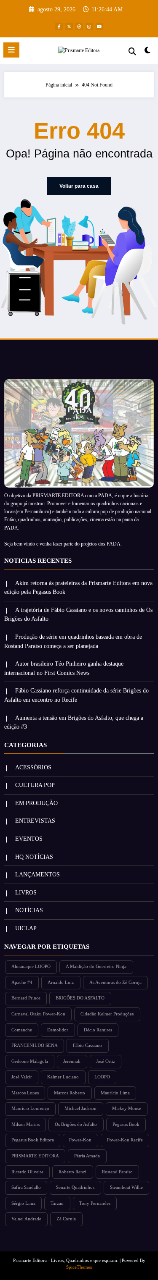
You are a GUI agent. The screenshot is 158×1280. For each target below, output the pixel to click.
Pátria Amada (87, 1156)
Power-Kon (80, 1140)
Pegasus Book (125, 1124)
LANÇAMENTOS (37, 874)
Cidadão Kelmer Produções (107, 1014)
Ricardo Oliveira (27, 1172)
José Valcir (21, 1077)
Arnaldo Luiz (61, 982)
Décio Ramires (98, 1030)
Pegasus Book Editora (32, 1140)
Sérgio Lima (23, 1203)
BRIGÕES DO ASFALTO (80, 998)
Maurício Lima (115, 1093)
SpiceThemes (79, 1267)
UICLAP (26, 928)
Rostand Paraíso (117, 1172)
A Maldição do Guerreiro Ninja (96, 966)
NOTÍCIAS (29, 910)
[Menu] (11, 50)
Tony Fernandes (94, 1203)
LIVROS (26, 892)
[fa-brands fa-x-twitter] (69, 26)
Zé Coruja (66, 1219)
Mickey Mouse (126, 1108)
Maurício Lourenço (30, 1108)
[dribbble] (79, 26)
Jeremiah (71, 1061)
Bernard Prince (25, 998)
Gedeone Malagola (29, 1061)
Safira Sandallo (26, 1187)
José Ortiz (105, 1061)
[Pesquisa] (132, 51)
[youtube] (99, 26)
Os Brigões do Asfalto (76, 1124)
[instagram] (89, 26)
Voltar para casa (79, 186)
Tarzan (57, 1203)
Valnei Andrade (26, 1219)
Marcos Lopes (25, 1093)
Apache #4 (21, 982)
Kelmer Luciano (63, 1077)
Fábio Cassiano (87, 1045)
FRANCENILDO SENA (34, 1045)
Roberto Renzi (72, 1172)
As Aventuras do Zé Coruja (115, 982)
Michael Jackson (80, 1108)
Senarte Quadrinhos (75, 1187)
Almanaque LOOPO (31, 966)
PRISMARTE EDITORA (35, 1156)
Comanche (21, 1030)
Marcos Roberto (69, 1093)
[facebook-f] (59, 26)
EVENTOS (29, 839)
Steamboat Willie (126, 1187)
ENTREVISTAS (35, 821)
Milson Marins (25, 1124)
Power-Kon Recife (125, 1140)
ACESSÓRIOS (33, 767)
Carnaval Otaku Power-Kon (38, 1014)
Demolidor (57, 1030)
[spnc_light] (147, 52)
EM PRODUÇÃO (36, 803)
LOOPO (102, 1077)
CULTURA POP (35, 785)
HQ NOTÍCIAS (34, 857)
